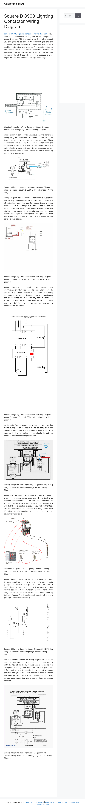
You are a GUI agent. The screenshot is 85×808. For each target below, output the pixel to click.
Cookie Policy (39, 802)
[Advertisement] (28, 76)
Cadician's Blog (14, 3)
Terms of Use (62, 802)
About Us (29, 802)
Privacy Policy (50, 802)
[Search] (78, 15)
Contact (46, 805)
